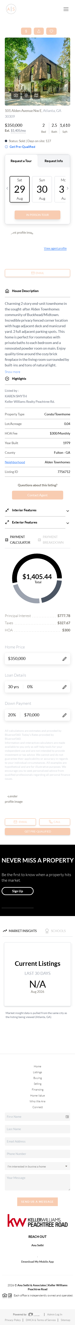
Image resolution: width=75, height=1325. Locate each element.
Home (37, 1066)
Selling (37, 1083)
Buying (37, 1078)
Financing (37, 1089)
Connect (37, 1107)
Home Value (37, 1095)
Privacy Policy (13, 1320)
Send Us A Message (37, 1201)
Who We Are (37, 1101)
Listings (37, 1072)
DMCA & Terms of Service (41, 1320)
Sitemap (65, 1320)
